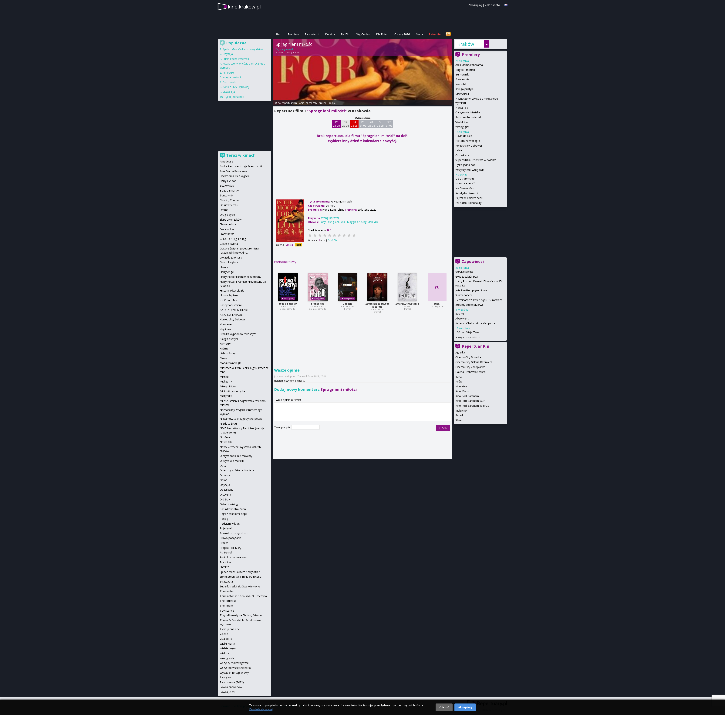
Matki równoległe (230, 363)
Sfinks (459, 420)
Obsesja (347, 303)
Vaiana (224, 634)
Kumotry (225, 343)
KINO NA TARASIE (231, 314)
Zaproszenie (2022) (232, 682)
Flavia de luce (463, 136)
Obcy (223, 465)
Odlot (223, 480)
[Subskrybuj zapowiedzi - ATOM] (448, 34)
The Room (226, 605)
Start (278, 34)
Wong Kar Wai (294, 52)
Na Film (345, 34)
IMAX (458, 376)
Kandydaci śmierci (466, 193)
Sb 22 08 (345, 123)
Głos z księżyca (229, 262)
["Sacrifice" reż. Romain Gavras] (288, 287)
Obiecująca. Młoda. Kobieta (237, 470)
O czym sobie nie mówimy (236, 456)
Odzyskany (462, 155)
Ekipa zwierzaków (230, 219)
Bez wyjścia (227, 185)
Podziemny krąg (230, 523)
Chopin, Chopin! (229, 200)
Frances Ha (318, 303)
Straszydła (226, 581)
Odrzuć (444, 707)
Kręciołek (461, 84)
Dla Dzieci (382, 34)
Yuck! (437, 303)
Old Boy (225, 499)
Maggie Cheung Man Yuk (362, 222)
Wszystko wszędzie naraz (235, 668)
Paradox (460, 415)
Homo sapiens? (465, 183)
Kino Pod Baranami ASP (470, 401)
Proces (224, 543)
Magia (224, 358)
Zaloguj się (475, 5)
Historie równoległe (467, 140)
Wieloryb (225, 653)
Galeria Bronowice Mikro (470, 372)
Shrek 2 (224, 567)
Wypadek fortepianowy (234, 672)
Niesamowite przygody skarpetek (241, 418)
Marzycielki (462, 94)
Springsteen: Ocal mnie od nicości (240, 576)
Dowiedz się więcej (261, 709)
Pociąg (224, 518)
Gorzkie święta (464, 271)
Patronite (435, 34)
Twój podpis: (282, 427)
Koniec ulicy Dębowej (468, 145)
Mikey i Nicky (228, 386)
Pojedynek (226, 528)
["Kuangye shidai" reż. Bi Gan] (407, 287)
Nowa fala (461, 107)
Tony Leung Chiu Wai (332, 222)
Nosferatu (226, 437)
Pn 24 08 (363, 123)
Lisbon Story (227, 353)
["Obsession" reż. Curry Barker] (347, 287)
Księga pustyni (464, 89)
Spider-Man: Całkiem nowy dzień (243, 49)
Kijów (458, 381)
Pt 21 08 (336, 123)
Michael (224, 377)
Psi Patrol (228, 72)
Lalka (458, 150)
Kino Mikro (462, 391)
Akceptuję (465, 707)
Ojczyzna (225, 494)
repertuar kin (289, 103)
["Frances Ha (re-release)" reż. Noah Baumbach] (318, 287)
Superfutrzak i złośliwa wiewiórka (475, 160)
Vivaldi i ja (461, 122)
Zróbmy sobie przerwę (469, 304)
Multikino (461, 410)
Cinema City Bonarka (468, 357)
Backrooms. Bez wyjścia (235, 176)
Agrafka (460, 352)
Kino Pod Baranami (467, 396)
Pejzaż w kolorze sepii (469, 198)
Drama (224, 210)
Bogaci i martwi (287, 303)
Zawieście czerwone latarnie (377, 305)
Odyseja (228, 54)
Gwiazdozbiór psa (466, 276)
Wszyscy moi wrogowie (469, 170)
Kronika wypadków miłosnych (238, 334)
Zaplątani (225, 677)
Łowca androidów (231, 687)
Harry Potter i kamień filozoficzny (240, 277)
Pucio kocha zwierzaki (468, 117)
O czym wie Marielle (467, 112)
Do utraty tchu (464, 178)
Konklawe (226, 324)
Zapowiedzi (312, 34)
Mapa (419, 34)
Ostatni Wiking (229, 504)
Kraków (465, 44)
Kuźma (224, 348)
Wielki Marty (227, 643)
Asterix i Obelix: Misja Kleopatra (475, 323)
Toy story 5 (227, 610)
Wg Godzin (363, 34)
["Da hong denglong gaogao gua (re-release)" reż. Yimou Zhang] (377, 287)
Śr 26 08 (380, 123)
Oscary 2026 (402, 34)
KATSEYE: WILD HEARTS (235, 310)
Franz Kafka (227, 234)
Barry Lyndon (228, 181)
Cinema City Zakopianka (470, 367)
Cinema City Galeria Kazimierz (473, 362)
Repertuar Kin (475, 346)
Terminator (227, 591)
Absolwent (462, 318)
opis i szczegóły (308, 103)
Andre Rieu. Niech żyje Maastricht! (241, 166)
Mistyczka (226, 396)
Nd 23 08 (354, 123)
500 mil (459, 314)
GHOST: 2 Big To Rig (233, 239)
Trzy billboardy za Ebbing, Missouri (241, 615)
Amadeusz (226, 161)
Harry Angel (227, 272)
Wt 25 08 (371, 123)
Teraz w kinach (241, 155)
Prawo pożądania (230, 538)
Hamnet (225, 267)
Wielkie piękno (228, 648)
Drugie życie (227, 214)
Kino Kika (461, 386)
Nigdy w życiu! (228, 423)
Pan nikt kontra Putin (233, 509)
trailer (322, 103)
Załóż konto (492, 5)
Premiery (293, 34)
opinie (332, 103)
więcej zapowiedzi (469, 337)
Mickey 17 (226, 381)
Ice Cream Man (464, 188)
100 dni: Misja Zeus (467, 332)
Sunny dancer (463, 295)
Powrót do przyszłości (234, 533)
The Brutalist (228, 601)
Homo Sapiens (229, 295)
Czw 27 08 (389, 123)
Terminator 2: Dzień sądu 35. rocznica (478, 300)
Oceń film (333, 240)
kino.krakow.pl (244, 6)
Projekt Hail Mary (230, 548)
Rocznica (225, 562)
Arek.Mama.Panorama (469, 65)
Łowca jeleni (227, 692)
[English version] (506, 5)
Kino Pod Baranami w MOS (472, 405)
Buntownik (462, 74)
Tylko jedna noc (465, 165)
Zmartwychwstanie (407, 303)
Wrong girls (462, 127)
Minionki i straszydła (232, 391)
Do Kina (330, 34)
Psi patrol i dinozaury (468, 203)
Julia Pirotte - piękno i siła (471, 290)
